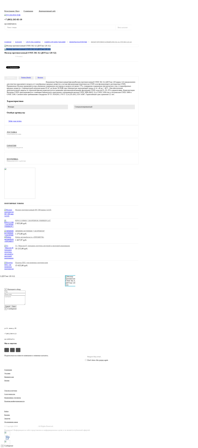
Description (10, 77)
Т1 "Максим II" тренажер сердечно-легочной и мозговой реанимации (42, 246)
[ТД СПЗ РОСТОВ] (12, 15)
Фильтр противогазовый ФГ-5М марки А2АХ (33, 210)
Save (14, 306)
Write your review (15, 121)
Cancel (7, 306)
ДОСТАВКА (12, 132)
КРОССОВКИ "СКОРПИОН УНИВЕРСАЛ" (33, 220)
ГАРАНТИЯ (11, 146)
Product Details (26, 77)
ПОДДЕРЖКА (12, 159)
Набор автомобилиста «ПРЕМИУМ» (29, 237)
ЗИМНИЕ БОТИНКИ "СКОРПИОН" (30, 231)
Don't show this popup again (97, 360)
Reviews (40, 77)
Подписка (132, 357)
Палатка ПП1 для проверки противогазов (31, 263)
